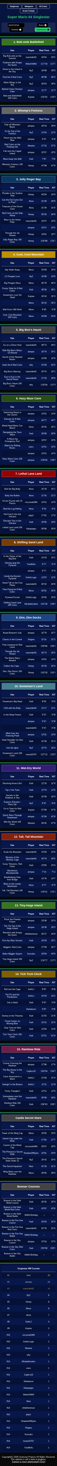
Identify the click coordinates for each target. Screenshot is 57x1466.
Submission (41, 30)
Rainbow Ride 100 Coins (12, 1104)
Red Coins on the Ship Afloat (12, 214)
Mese (31, 270)
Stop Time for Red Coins (12, 1029)
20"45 (44, 427)
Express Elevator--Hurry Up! (12, 803)
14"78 (44, 878)
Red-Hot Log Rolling (12, 509)
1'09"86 (44, 646)
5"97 (44, 1002)
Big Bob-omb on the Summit (12, 57)
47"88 (44, 165)
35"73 (44, 653)
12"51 (44, 1091)
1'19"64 (44, 385)
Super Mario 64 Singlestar (28, 17)
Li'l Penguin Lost (12, 276)
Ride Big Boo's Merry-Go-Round (12, 351)
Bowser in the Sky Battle (12, 1254)
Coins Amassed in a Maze (12, 1077)
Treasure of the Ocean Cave (12, 207)
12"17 (44, 708)
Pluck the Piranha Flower (12, 920)
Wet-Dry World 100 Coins (12, 823)
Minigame (29, 6)
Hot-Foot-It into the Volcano (12, 515)
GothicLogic (31, 577)
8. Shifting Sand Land (28, 542)
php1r (31, 515)
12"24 (44, 783)
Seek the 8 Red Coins (12, 365)
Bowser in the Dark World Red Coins (12, 1208)
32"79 (44, 633)
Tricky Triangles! (12, 1091)
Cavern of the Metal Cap (12, 1146)
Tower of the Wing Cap (12, 1133)
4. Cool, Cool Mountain (28, 254)
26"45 (44, 1202)
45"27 (44, 934)
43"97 (44, 1208)
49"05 (44, 1173)
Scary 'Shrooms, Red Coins (12, 865)
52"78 (44, 1228)
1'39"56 (44, 460)
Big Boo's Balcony (12, 371)
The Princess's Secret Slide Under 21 (12, 1159)
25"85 (44, 597)
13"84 (44, 1029)
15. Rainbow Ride (28, 1049)
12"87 (44, 577)
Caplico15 (31, 1071)
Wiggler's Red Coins (12, 947)
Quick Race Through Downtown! (12, 816)
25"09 (44, 270)
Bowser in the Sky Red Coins (12, 1248)
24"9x (44, 1153)
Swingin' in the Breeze (12, 1084)
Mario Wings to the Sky (12, 83)
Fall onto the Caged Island (12, 152)
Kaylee (31, 97)
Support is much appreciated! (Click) (28, 1461)
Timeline (15, 30)
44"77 (44, 420)
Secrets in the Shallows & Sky (12, 796)
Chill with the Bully (12, 708)
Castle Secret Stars (28, 1117)
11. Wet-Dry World (28, 768)
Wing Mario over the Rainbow (12, 1172)
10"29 (44, 996)
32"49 (44, 796)
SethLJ (31, 989)
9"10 (44, 509)
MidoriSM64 (31, 64)
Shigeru (31, 639)
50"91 (44, 590)
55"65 (44, 214)
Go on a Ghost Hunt (12, 345)
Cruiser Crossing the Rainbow (12, 1064)
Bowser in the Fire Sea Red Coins (12, 1228)
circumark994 (31, 502)
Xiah (31, 159)
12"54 (44, 132)
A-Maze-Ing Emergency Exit (12, 440)
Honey (31, 165)
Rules (41, 25)
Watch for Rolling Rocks (12, 446)
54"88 (44, 316)
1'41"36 (44, 604)
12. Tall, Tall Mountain (28, 836)
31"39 (44, 208)
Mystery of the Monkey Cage (12, 858)
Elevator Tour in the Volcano (12, 522)
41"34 (44, 1166)
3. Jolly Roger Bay (28, 179)
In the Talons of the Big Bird (12, 557)
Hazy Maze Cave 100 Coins (12, 460)
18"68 (44, 70)
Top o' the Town (12, 790)
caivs (31, 447)
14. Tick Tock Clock (28, 974)
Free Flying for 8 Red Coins (12, 590)
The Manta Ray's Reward (12, 659)
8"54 (44, 701)
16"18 (44, 489)
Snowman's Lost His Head (12, 296)
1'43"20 (44, 672)
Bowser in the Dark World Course (12, 1201)
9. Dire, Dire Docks (28, 617)
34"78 (44, 858)
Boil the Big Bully (12, 489)
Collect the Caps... (12, 666)
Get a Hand (12, 1002)
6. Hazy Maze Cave (28, 398)
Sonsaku (31, 954)
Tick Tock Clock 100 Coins (12, 1035)
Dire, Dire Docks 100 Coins (12, 672)
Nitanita (31, 146)
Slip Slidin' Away (12, 270)
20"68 (44, 433)
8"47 (44, 803)
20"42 (44, 1159)
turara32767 (31, 754)
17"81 (44, 515)
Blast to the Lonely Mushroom (12, 885)
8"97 (44, 989)
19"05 (44, 1133)
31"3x (44, 639)
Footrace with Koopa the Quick (12, 63)
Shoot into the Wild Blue (12, 139)
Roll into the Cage (12, 989)
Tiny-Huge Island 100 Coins (12, 960)
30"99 (44, 1097)
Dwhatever (31, 1009)
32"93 (44, 1221)
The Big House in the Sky (12, 1071)
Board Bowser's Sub (12, 633)
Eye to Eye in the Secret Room (12, 378)
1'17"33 (44, 64)
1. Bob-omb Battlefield (28, 42)
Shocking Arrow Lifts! (12, 783)
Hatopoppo (31, 528)
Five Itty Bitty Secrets (12, 940)
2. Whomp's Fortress (29, 110)
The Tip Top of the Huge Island (12, 927)
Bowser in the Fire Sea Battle (12, 1234)
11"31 (44, 1084)
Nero (31, 1166)
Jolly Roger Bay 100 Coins (12, 240)
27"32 (44, 146)
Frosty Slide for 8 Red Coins (12, 289)
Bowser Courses (28, 1186)
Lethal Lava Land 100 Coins (12, 528)
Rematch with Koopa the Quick (12, 933)
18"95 (44, 522)
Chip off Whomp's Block (12, 125)
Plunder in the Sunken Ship (12, 194)
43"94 (44, 194)
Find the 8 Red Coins (12, 77)
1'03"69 (44, 1248)
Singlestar (14, 6)
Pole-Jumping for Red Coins (12, 646)
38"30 (44, 289)
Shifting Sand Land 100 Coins (12, 603)
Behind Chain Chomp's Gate (12, 90)
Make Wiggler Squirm (12, 954)
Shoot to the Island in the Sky (12, 70)
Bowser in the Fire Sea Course (12, 1221)
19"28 (44, 940)
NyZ (31, 70)
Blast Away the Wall (12, 159)
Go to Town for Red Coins (12, 809)
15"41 (44, 1022)
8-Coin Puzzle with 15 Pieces (12, 502)
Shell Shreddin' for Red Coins (12, 741)
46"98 (44, 77)
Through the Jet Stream (12, 234)
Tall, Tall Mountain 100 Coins (12, 891)
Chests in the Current (12, 639)
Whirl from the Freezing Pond (12, 734)
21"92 (44, 1016)
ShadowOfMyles (31, 1153)
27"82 (44, 1140)
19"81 (44, 234)
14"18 (44, 557)
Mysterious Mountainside (12, 871)
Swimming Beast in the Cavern (12, 413)
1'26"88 (44, 241)
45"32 (44, 584)
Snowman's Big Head (12, 701)
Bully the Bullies (12, 495)
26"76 (44, 371)
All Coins (43, 6)
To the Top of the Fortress (12, 132)
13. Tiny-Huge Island (28, 905)
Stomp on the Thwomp (12, 1016)
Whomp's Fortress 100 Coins (12, 165)
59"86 (44, 528)
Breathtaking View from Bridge (12, 878)
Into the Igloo (12, 748)
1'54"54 (44, 1071)
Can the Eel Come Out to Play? (12, 201)
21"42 (44, 495)
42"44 (44, 666)
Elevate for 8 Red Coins (12, 420)
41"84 (44, 816)
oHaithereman (31, 934)
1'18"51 (44, 892)
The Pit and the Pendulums (12, 995)
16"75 (44, 748)
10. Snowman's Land (29, 686)
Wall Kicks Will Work (12, 309)
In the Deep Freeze (12, 715)
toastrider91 (31, 57)
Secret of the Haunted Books (12, 358)
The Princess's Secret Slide (12, 1153)
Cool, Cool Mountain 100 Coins (12, 316)
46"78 (44, 283)
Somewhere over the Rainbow (12, 1097)
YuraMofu (31, 564)
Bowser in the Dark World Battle (12, 1215)
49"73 (44, 345)
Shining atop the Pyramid (12, 564)
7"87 (44, 159)
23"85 (44, 865)
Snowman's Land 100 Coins (12, 754)
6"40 (44, 309)
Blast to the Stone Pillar (12, 221)
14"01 (44, 502)
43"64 (44, 57)
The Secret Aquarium (12, 1166)
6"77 (44, 564)
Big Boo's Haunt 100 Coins (12, 384)
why (31, 365)
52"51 (44, 1035)
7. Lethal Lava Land (28, 473)
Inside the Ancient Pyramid (12, 577)
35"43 (44, 303)
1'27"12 (44, 754)
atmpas (31, 90)
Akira (31, 201)
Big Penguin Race (12, 283)
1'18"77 (44, 960)
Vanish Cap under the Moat (12, 1139)
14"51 (44, 447)
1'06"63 (44, 1104)
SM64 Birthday (31, 1215)
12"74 (44, 790)
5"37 (44, 715)
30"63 (44, 84)
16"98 (44, 276)
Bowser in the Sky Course (12, 1241)
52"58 (44, 365)
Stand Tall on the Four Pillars (12, 584)
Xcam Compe (28, 11)
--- (44, 1215)
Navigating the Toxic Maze (12, 433)
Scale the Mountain (12, 852)
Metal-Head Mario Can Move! (12, 426)
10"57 (44, 221)
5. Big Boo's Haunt (28, 329)
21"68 (44, 1078)
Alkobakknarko (31, 604)
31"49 (44, 201)
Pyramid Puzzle (12, 597)
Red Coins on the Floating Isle (12, 145)
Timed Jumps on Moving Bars (12, 1022)
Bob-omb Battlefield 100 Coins (12, 97)
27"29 (44, 378)
